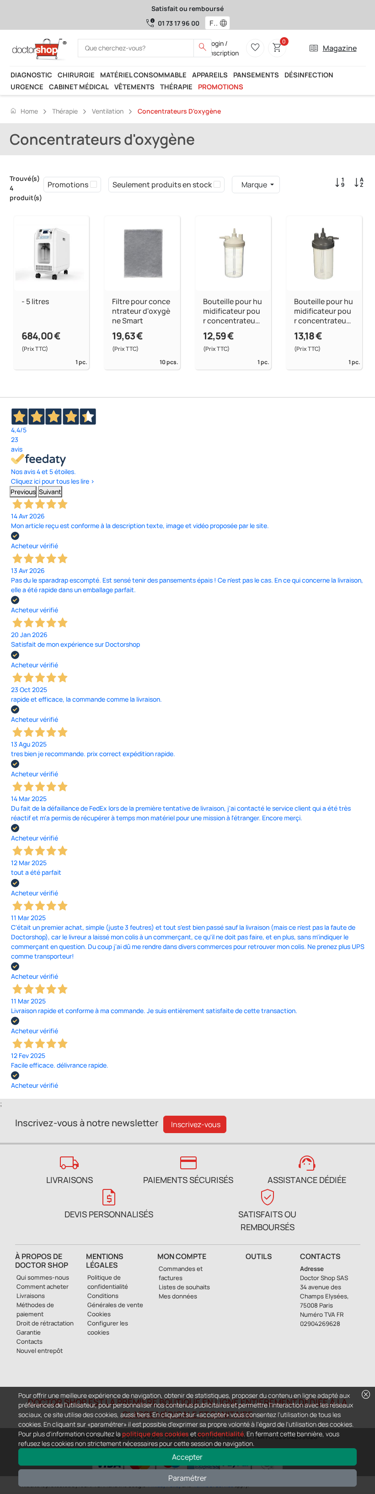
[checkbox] (93, 184)
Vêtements (134, 86)
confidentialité (221, 1433)
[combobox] (211, 22)
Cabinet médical (79, 86)
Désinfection (308, 74)
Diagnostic (31, 74)
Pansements (256, 74)
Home (24, 110)
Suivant (50, 491)
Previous (23, 491)
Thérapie (176, 86)
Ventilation (107, 111)
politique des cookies (155, 1433)
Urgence (27, 86)
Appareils (210, 74)
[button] (225, 22)
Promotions (220, 86)
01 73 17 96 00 (178, 23)
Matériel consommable (143, 74)
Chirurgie (76, 74)
